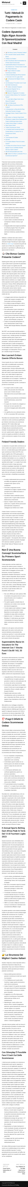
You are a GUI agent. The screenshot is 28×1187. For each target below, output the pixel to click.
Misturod (6, 2)
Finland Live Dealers (11, 58)
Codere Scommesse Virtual (13, 127)
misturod (19, 23)
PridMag (17, 1185)
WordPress (10, 1185)
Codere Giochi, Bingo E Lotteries (14, 123)
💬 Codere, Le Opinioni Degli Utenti (15, 117)
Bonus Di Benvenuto (11, 103)
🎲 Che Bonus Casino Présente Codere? (16, 52)
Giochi (7, 135)
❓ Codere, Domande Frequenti (14, 87)
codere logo (10, 244)
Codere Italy (14, 9)
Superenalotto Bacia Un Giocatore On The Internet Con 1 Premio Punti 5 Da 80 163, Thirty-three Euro (16, 66)
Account (8, 139)
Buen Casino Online (11, 125)
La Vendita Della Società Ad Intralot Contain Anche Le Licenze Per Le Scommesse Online (15, 131)
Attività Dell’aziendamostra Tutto (14, 151)
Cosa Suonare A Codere (12, 137)
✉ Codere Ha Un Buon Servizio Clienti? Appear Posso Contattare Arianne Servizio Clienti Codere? (16, 147)
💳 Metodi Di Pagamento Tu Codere (15, 93)
